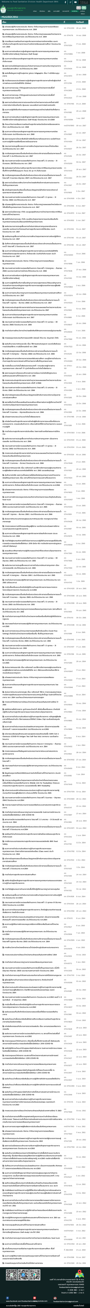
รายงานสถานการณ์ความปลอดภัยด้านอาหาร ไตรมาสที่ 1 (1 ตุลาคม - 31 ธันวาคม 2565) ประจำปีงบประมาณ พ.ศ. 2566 (29, 447)
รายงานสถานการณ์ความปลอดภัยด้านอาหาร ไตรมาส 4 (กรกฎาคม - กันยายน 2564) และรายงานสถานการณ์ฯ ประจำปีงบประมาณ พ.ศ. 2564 (32, 745)
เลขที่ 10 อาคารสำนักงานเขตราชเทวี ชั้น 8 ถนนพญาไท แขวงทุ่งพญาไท (67, 1280)
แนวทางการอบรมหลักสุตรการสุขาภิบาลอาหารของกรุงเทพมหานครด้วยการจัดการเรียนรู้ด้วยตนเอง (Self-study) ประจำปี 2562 (31, 1230)
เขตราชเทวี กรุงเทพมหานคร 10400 (71, 1284)
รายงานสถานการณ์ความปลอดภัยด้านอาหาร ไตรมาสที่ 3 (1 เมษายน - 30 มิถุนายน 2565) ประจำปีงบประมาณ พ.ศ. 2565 (30, 559)
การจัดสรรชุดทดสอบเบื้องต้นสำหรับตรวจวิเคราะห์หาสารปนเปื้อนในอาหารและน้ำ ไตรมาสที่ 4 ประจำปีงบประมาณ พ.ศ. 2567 (32, 154)
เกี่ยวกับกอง (42, 11)
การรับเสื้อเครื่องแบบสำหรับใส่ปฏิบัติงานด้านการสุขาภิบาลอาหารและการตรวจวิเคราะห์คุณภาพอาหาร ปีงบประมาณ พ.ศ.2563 (31, 1006)
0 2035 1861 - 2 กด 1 (76, 1290)
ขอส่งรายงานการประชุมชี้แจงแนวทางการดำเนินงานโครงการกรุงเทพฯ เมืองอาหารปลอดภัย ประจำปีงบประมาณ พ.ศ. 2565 (31, 566)
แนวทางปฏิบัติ (56, 11)
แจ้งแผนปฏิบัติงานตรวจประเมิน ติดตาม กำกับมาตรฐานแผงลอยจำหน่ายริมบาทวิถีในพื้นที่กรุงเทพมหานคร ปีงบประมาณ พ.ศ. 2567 (32, 205)
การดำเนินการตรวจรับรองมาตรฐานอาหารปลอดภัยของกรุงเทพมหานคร (30, 1064)
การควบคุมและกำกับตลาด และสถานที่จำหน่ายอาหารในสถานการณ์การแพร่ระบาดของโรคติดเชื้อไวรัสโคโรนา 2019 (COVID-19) (30, 1056)
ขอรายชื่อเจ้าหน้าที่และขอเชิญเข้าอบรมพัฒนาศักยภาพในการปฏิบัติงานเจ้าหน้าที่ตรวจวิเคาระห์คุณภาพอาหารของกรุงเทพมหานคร (32, 403)
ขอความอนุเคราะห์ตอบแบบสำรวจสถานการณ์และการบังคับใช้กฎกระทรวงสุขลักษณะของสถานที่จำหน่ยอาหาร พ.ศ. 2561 (30, 374)
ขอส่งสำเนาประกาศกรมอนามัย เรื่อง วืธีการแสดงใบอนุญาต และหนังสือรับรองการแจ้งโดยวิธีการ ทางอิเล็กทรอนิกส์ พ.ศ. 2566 (32, 345)
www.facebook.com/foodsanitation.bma (21, 1301)
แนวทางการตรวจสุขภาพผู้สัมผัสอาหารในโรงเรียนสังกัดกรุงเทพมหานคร (30, 1126)
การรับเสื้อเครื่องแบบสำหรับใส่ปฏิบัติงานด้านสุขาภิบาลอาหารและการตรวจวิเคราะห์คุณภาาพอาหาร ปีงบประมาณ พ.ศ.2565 (30, 588)
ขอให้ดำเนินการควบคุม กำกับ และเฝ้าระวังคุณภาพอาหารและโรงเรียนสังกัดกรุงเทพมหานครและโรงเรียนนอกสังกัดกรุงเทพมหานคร (30, 220)
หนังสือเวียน (74, 11)
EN (78, 7)
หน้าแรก (35, 11)
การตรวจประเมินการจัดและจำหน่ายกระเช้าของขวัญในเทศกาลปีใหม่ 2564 (31, 954)
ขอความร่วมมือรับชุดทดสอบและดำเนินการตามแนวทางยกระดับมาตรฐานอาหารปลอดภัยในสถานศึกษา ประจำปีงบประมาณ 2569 (32, 67)
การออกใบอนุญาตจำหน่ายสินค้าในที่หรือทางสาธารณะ (24, 1263)
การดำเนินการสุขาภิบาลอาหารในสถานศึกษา (20, 874)
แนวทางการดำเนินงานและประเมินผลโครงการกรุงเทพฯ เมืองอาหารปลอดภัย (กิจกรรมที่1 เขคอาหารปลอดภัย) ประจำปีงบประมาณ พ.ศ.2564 (31, 918)
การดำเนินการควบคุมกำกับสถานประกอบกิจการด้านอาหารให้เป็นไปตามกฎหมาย (33, 975)
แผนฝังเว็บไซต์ (79, 1305)
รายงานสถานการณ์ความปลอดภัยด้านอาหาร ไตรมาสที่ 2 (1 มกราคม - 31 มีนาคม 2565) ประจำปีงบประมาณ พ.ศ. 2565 (30, 603)
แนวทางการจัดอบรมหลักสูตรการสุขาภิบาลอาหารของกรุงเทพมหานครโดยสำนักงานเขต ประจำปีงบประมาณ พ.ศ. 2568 (30, 133)
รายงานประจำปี (65, 11)
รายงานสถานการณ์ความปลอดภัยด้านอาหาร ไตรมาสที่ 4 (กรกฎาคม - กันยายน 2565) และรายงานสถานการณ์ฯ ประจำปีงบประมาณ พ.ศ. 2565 (32, 505)
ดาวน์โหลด (82, 11)
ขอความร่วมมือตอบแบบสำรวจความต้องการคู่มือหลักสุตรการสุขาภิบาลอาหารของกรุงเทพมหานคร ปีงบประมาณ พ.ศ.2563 (31, 1147)
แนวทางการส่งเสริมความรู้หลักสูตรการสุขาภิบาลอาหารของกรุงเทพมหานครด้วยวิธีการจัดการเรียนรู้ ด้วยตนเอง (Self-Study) (31, 52)
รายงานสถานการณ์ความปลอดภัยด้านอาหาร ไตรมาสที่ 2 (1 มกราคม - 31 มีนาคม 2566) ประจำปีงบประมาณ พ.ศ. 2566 (30, 389)
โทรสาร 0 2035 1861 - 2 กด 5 (72, 1293)
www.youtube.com (40, 1301)
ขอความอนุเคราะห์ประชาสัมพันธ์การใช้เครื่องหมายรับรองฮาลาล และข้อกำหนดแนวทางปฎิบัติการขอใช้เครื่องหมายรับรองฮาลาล (31, 140)
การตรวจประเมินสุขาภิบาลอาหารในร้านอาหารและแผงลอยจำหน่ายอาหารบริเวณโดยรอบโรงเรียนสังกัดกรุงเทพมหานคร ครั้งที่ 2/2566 (32, 381)
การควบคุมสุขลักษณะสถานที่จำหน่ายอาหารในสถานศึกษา (25, 1224)
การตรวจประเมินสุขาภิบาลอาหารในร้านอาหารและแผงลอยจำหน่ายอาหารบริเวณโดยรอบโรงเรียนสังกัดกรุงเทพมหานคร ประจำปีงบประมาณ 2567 (32, 308)
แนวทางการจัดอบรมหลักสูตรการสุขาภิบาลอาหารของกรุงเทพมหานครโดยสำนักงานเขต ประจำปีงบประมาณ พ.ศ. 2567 (30, 316)
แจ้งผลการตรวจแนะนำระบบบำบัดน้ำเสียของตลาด (22, 416)
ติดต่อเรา (83, 14)
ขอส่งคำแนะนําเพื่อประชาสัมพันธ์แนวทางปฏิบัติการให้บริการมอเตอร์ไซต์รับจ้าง (32, 1078)
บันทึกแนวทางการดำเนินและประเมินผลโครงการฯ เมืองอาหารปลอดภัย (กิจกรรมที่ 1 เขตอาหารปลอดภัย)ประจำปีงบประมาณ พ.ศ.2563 (32, 1167)
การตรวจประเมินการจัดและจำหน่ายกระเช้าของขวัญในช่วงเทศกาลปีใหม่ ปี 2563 (33, 1110)
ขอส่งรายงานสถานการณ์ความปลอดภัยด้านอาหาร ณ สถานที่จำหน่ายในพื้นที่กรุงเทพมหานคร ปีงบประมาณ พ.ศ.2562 (31, 1035)
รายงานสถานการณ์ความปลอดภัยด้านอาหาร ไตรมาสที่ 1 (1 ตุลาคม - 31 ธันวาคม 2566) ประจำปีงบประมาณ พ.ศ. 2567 (29, 198)
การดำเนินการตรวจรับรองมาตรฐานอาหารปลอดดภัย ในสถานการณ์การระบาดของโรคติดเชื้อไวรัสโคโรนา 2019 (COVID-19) (31, 813)
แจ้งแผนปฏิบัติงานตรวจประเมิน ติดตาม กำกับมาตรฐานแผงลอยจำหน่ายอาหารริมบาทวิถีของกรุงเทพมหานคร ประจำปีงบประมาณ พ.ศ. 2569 (32, 35)
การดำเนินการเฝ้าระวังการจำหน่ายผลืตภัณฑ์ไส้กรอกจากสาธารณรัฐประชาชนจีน (33, 330)
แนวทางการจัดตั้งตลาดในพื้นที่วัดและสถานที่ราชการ (23, 1244)
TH (84, 7)
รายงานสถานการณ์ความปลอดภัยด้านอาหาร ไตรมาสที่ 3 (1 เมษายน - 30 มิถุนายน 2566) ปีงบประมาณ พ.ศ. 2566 (30, 323)
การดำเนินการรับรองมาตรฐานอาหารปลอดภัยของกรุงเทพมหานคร (28, 962)
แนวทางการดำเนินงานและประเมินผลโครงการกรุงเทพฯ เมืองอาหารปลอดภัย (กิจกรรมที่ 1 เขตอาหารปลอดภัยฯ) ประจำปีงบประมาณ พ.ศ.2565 (31, 728)
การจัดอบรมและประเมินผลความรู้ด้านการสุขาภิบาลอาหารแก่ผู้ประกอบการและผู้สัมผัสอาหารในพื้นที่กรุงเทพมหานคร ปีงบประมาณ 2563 (32, 1139)
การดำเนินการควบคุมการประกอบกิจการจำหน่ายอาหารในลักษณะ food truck (32, 1238)
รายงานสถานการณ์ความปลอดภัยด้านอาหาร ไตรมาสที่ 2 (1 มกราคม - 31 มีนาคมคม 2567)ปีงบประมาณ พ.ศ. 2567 (30, 162)
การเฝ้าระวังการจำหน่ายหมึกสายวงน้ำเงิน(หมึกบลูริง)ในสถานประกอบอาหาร (32, 947)
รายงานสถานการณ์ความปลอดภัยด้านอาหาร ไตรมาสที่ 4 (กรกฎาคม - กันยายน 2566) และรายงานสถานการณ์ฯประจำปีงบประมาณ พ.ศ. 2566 (32, 269)
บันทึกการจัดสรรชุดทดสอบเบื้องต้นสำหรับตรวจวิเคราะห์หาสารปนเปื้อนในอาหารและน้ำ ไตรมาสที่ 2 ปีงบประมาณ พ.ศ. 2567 (32, 245)
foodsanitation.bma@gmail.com (71, 1287)
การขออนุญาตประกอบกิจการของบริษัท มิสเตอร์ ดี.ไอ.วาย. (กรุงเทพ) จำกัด (31, 337)
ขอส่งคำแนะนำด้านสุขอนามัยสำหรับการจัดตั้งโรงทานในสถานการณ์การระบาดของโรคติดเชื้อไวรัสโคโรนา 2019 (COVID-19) (31, 1093)
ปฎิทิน (49, 11)
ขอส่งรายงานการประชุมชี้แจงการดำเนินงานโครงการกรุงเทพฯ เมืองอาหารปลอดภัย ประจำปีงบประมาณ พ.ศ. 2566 (30, 440)
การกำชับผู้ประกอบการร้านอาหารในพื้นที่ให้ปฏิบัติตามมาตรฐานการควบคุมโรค (32, 889)
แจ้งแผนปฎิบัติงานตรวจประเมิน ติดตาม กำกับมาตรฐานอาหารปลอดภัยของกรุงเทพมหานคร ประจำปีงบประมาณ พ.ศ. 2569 (30, 28)
